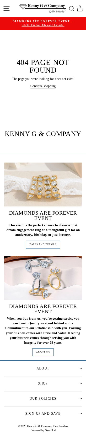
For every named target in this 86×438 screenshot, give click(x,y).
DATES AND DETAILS (43, 244)
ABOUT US (43, 352)
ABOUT (43, 368)
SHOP (43, 383)
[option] (43, 23)
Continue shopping (43, 86)
